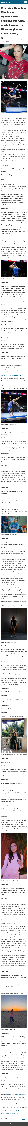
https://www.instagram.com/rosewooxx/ (16, 1094)
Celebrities (9, 1110)
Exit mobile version (14, 1124)
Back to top (24, 1119)
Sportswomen (16, 1110)
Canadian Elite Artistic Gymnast (11, 1113)
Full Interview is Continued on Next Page (11, 375)
